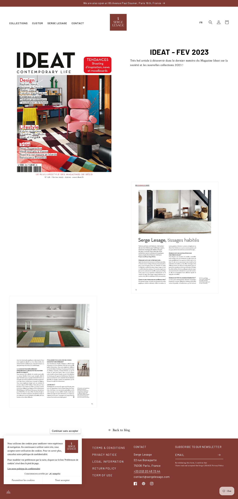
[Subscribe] (219, 455)
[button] (18, 23)
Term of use (102, 475)
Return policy (104, 468)
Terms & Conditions (108, 447)
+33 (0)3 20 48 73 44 (147, 471)
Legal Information (108, 461)
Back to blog (121, 430)
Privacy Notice (104, 454)
